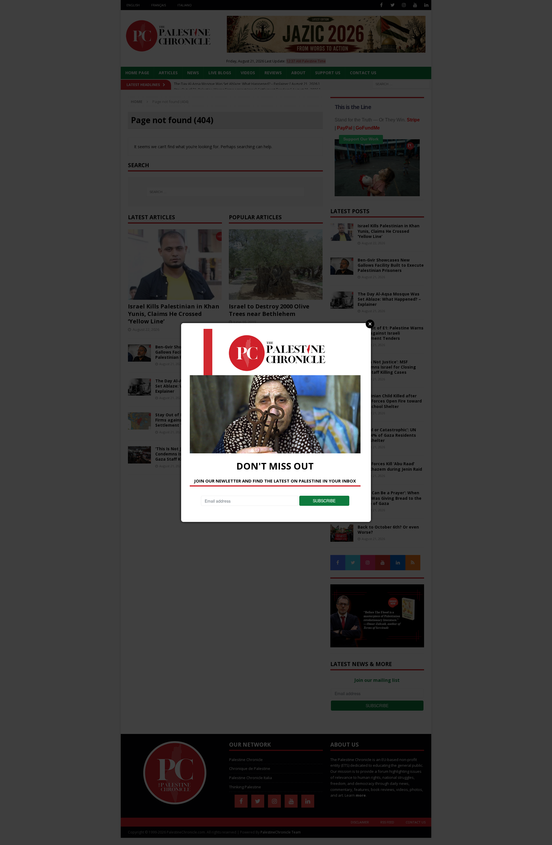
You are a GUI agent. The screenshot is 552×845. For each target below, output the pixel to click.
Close (370, 324)
